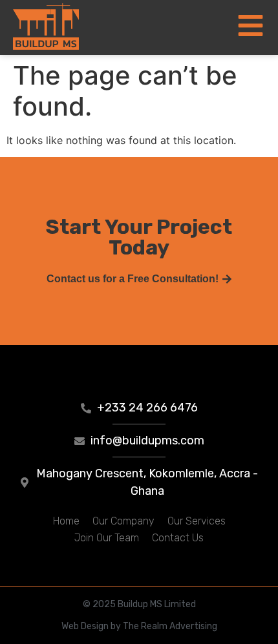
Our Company (123, 521)
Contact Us (178, 538)
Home (66, 521)
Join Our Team (106, 538)
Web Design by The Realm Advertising (139, 626)
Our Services (196, 521)
